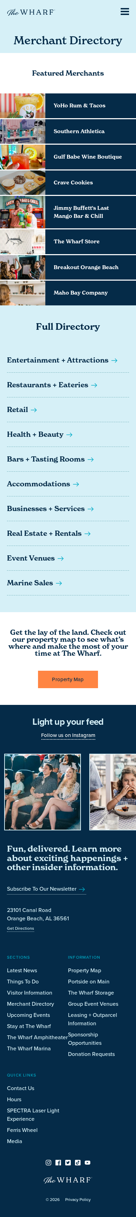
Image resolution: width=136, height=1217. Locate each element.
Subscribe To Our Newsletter (42, 888)
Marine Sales (31, 583)
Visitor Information (29, 992)
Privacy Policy (78, 1199)
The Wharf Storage (91, 992)
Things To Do (23, 981)
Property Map (68, 679)
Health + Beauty (36, 434)
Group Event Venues (93, 1003)
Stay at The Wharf (29, 1026)
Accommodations (39, 484)
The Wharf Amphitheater (37, 1037)
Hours (14, 1099)
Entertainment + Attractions (58, 360)
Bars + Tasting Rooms (46, 459)
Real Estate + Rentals (45, 533)
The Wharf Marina (29, 1048)
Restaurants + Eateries (48, 385)
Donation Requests (91, 1054)
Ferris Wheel (22, 1130)
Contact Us (20, 1088)
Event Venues (31, 558)
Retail (18, 409)
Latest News (22, 970)
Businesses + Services (46, 508)
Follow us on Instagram (68, 735)
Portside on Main (88, 981)
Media (14, 1141)
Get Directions (20, 928)
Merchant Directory (30, 1003)
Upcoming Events (28, 1015)
